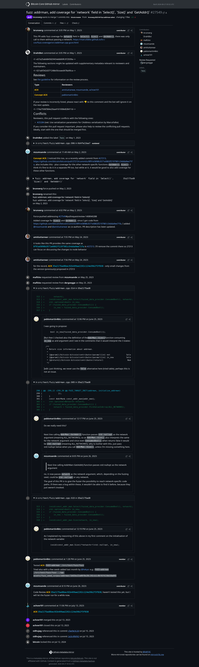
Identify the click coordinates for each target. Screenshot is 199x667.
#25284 (40, 122)
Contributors (75, 4)
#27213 (102, 158)
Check (75, 23)
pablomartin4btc (70, 94)
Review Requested (147, 60)
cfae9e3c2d (73, 630)
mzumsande (82, 89)
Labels (65, 4)
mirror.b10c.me (157, 654)
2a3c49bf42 (73, 636)
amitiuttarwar (68, 89)
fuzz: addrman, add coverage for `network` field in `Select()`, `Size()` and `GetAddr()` (73, 180)
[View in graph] (166, 12)
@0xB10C (147, 652)
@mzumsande (40, 226)
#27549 (62, 216)
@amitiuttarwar (59, 226)
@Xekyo (85, 569)
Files (63, 23)
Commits (48, 23)
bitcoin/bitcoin (77, 658)
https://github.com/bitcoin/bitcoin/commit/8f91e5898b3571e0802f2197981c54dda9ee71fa (77, 223)
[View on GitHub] (164, 12)
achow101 (94, 89)
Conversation (34, 23)
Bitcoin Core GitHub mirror (45, 4)
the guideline (43, 79)
